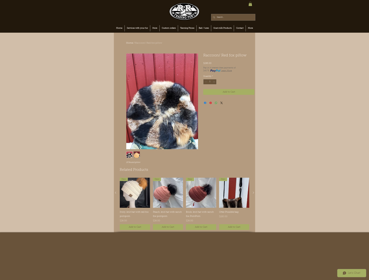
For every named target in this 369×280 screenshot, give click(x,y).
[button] (250, 4)
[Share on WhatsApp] (216, 103)
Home (129, 43)
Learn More (226, 71)
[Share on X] (221, 103)
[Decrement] (205, 81)
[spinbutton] (209, 81)
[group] (184, 204)
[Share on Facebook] (205, 103)
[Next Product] (253, 192)
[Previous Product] (115, 192)
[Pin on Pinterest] (210, 103)
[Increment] (214, 81)
